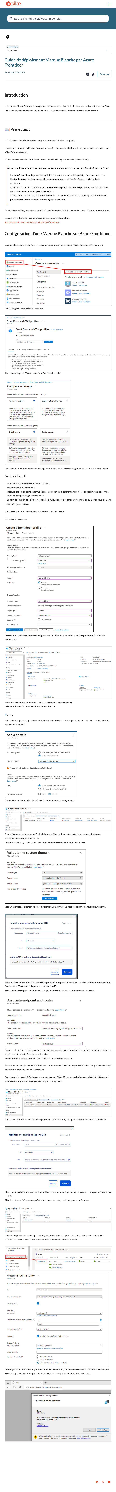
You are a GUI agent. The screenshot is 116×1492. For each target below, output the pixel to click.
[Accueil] (13, 4)
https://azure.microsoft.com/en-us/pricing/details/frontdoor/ (32, 222)
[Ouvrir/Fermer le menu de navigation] (110, 4)
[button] (58, 37)
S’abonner (104, 74)
